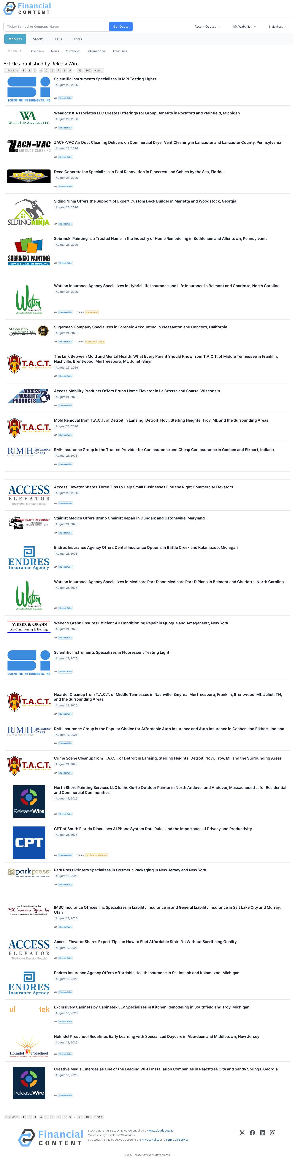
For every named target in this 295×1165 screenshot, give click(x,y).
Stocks (38, 39)
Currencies (73, 51)
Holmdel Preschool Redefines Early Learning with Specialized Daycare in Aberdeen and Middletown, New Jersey (156, 1036)
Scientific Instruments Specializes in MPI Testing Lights (105, 79)
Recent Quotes (205, 26)
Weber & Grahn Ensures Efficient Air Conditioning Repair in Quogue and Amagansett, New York (141, 623)
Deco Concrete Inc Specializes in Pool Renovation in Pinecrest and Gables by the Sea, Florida (139, 171)
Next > (98, 70)
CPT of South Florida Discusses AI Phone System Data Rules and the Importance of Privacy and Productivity (153, 828)
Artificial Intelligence (96, 855)
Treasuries (120, 51)
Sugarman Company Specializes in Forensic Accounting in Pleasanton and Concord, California (140, 327)
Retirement (92, 312)
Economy (90, 341)
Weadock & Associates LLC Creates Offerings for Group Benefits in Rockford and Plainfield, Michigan (147, 113)
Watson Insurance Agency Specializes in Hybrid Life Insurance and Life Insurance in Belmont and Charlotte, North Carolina (166, 285)
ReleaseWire (65, 98)
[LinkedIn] (262, 1137)
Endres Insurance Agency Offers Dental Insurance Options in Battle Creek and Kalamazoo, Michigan (146, 547)
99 (79, 70)
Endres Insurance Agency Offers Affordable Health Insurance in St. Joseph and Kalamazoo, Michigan (146, 972)
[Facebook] (252, 1137)
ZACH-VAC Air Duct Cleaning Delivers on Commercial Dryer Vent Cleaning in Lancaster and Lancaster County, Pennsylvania (167, 142)
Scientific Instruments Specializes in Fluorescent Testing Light (111, 652)
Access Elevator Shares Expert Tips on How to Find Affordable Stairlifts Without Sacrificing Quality (145, 941)
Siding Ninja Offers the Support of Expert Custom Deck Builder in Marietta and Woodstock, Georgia (145, 201)
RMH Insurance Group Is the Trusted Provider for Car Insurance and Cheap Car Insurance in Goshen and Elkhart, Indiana (164, 449)
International (96, 51)
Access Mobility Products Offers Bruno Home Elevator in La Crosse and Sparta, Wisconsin (137, 391)
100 (88, 70)
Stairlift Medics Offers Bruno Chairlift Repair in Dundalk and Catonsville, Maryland (129, 518)
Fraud (102, 341)
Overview (37, 51)
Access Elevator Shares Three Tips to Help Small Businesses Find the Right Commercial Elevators (143, 487)
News (55, 51)
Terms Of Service (177, 1139)
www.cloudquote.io (161, 1130)
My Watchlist (242, 26)
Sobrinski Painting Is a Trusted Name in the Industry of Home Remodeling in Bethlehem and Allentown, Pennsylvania (161, 238)
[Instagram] (272, 1137)
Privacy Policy (150, 1139)
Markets (15, 39)
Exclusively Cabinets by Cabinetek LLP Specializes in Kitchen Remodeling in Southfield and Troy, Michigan (151, 1007)
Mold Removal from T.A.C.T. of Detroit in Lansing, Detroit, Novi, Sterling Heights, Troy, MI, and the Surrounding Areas (161, 420)
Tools (77, 39)
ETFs (58, 39)
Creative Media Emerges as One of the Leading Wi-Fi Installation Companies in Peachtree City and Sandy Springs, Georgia (166, 1069)
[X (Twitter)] (242, 1137)
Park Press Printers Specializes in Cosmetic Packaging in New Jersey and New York (130, 870)
